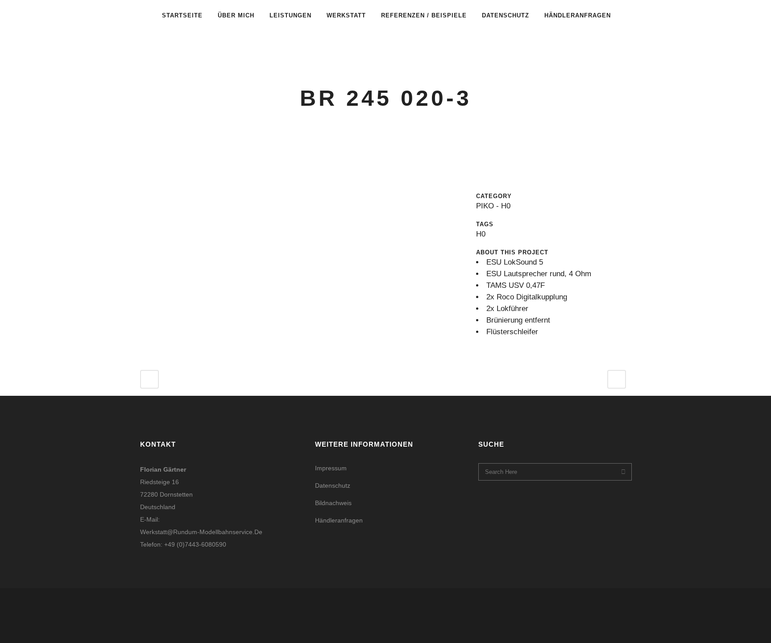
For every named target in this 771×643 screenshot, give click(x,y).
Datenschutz (332, 485)
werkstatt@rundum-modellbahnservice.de (201, 531)
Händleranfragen (339, 520)
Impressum (331, 468)
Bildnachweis (333, 502)
